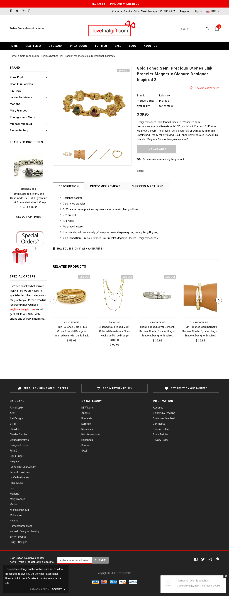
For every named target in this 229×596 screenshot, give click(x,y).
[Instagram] (24, 11)
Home (13, 55)
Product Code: (145, 100)
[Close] (225, 575)
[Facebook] (12, 11)
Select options (28, 216)
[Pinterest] (30, 11)
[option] (28, 186)
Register (185, 11)
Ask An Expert (92, 248)
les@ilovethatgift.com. (23, 309)
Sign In (198, 11)
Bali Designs (28, 188)
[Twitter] (18, 11)
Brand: (141, 95)
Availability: (143, 106)
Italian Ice (164, 95)
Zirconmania (71, 322)
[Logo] (111, 28)
